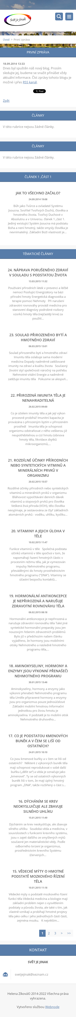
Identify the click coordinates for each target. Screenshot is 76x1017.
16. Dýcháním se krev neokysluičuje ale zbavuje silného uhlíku (38, 806)
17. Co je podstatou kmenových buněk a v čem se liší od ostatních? (38, 740)
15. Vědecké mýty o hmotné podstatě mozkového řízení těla (38, 876)
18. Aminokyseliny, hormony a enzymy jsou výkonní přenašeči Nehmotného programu (38, 670)
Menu (69, 16)
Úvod (6, 39)
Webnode (52, 1007)
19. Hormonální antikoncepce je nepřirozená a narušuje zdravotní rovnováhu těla (38, 601)
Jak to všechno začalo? (38, 193)
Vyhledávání (59, 16)
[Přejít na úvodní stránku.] (39, 20)
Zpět (6, 101)
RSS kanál (30, 82)
